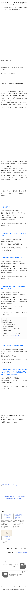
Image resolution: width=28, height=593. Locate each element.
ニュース (10, 60)
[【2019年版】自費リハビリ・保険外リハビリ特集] (6, 533)
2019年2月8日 (16, 335)
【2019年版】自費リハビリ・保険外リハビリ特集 (6, 538)
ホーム (3, 60)
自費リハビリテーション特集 (20, 548)
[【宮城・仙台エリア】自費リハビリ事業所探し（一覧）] (19, 521)
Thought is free (21, 589)
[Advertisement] (14, 138)
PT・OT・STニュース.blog (9, 484)
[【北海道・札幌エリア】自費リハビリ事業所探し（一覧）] (7, 521)
